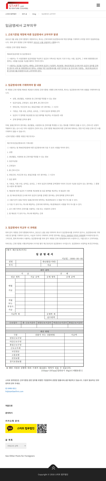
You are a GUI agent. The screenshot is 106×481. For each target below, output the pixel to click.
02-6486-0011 (10, 388)
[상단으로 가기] (53, 468)
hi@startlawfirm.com (14, 391)
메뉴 (97, 5)
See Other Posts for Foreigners (20, 455)
